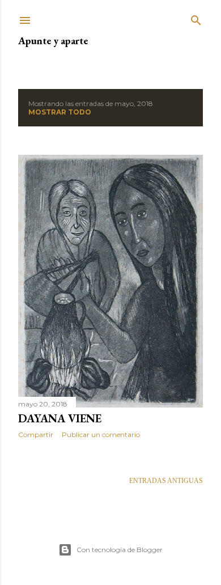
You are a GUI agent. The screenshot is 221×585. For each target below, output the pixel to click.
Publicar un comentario (101, 434)
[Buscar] (196, 18)
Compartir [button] (35, 434)
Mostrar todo (59, 112)
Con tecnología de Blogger (119, 549)
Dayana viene (59, 418)
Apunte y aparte (53, 40)
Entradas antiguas (166, 481)
